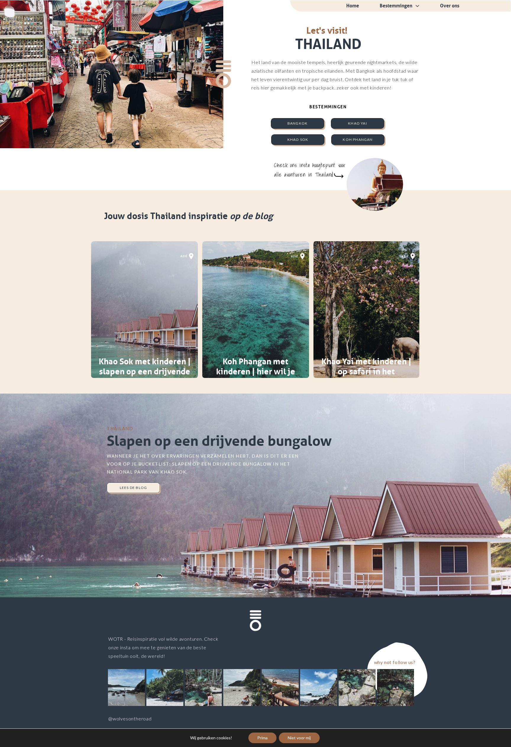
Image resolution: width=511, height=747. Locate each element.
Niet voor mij (299, 737)
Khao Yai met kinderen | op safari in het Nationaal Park (366, 371)
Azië (183, 256)
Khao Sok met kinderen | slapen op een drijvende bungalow (145, 371)
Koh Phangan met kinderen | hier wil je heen (255, 371)
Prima (262, 737)
